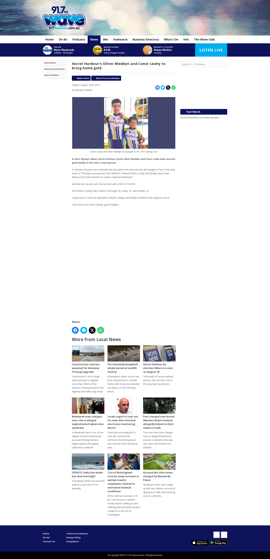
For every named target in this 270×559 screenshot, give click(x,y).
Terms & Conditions (77, 533)
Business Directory (145, 39)
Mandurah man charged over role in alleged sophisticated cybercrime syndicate (88, 422)
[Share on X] (168, 87)
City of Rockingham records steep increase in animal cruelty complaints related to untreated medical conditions (123, 482)
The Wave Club (204, 39)
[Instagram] (224, 535)
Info (186, 39)
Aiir (143, 555)
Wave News (50, 62)
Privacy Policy (73, 537)
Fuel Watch (193, 112)
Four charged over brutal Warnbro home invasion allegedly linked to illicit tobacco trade (158, 422)
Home (49, 39)
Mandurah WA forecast (203, 102)
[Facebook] (216, 535)
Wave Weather (51, 75)
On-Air (46, 537)
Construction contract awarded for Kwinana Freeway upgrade (86, 368)
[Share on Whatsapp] (173, 87)
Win (105, 39)
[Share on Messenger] (163, 87)
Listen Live (211, 50)
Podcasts (78, 39)
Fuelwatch (120, 39)
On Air (63, 39)
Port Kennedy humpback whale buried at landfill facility (123, 368)
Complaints (72, 541)
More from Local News (108, 78)
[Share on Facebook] (157, 87)
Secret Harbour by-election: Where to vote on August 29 (158, 368)
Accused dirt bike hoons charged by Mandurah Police (158, 476)
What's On (171, 39)
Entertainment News (54, 69)
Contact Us (49, 541)
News (94, 39)
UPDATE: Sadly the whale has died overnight (87, 474)
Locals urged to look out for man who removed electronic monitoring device (123, 422)
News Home (83, 78)
